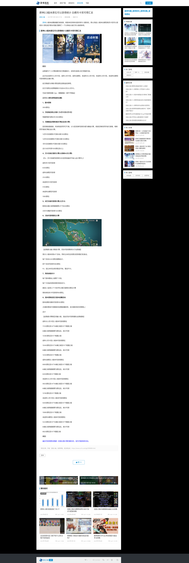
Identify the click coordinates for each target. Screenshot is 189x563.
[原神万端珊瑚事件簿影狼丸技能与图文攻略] (129, 139)
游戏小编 (42, 17)
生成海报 (97, 560)
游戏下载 (63, 3)
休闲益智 (128, 175)
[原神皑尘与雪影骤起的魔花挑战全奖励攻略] (129, 154)
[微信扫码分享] (103, 560)
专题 (87, 3)
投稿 (149, 3)
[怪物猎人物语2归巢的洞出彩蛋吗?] (78, 526)
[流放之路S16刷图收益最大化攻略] (105, 499)
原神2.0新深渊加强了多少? (49, 509)
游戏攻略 (80, 3)
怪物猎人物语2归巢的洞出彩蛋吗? (78, 537)
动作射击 (137, 175)
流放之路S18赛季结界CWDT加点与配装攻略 (78, 510)
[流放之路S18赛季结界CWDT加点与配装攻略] (78, 499)
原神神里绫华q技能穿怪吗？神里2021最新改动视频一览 (131, 47)
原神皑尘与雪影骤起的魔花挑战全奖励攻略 (131, 34)
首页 (55, 3)
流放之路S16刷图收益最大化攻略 (105, 509)
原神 (44, 22)
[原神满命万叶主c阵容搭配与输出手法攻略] (105, 526)
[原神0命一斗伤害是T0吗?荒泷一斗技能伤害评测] (129, 131)
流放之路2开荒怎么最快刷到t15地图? (137, 117)
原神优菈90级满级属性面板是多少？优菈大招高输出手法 (144, 47)
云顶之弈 (128, 72)
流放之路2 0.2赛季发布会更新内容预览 (138, 105)
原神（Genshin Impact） (138, 72)
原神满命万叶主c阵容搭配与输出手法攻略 (105, 537)
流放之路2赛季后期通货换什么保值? (137, 86)
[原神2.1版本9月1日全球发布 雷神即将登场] (129, 162)
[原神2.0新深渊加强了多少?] (52, 499)
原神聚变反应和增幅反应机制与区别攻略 (131, 60)
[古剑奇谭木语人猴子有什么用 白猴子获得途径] (52, 526)
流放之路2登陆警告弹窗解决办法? (136, 120)
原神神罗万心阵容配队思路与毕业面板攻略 (144, 34)
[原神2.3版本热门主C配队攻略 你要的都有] (129, 146)
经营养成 (146, 175)
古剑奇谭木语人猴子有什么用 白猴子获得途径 (51, 537)
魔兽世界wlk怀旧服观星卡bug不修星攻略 (138, 114)
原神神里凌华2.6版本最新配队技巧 (144, 60)
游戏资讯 (71, 3)
